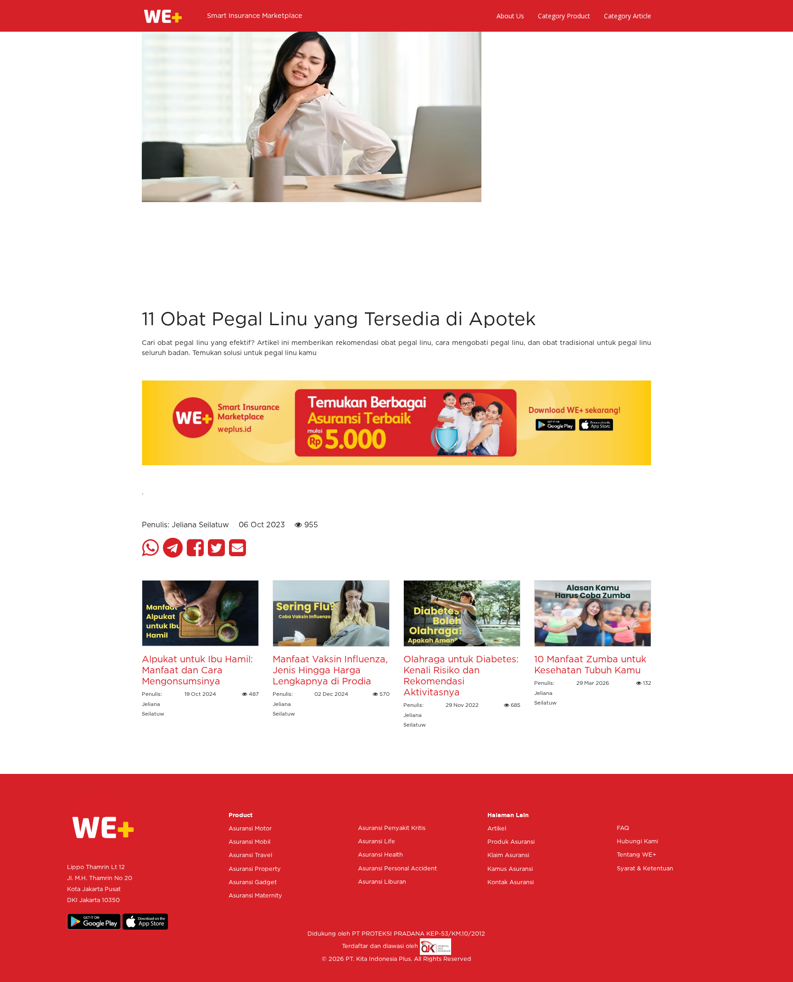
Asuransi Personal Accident (397, 869)
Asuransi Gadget (253, 883)
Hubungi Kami (637, 842)
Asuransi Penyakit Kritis (391, 828)
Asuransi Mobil (249, 842)
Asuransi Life (376, 842)
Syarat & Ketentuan (645, 869)
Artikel (496, 829)
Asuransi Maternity (255, 896)
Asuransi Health (380, 855)
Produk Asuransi (511, 842)
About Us (510, 15)
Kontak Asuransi (510, 883)
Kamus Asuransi (510, 869)
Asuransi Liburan (382, 882)
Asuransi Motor (250, 829)
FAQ (623, 828)
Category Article (627, 15)
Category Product (564, 15)
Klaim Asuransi (508, 855)
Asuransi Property (255, 869)
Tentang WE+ (636, 855)
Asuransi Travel (250, 855)
